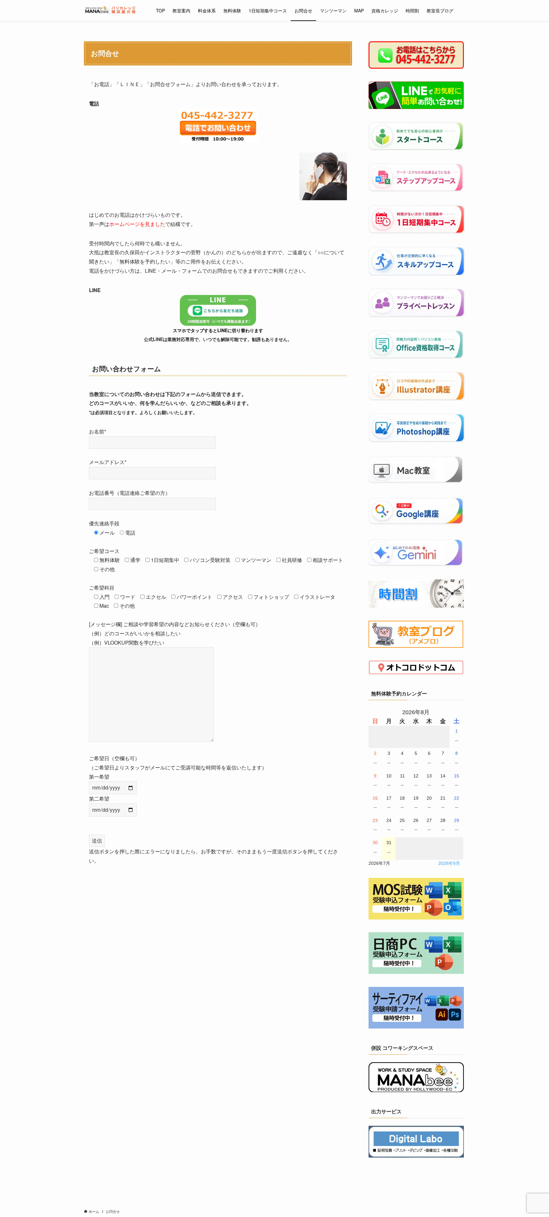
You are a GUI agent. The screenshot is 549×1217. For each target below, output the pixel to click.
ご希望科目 (101, 587)
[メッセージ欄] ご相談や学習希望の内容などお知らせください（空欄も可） (175, 633)
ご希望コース (104, 551)
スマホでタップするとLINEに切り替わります (218, 330)
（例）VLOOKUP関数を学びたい (126, 642)
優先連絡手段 (104, 523)
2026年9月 (449, 863)
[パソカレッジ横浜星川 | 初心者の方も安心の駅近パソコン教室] (111, 10)
